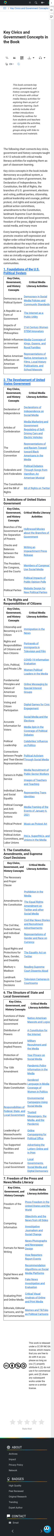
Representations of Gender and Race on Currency (35, 938)
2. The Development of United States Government (24, 381)
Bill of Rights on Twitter (37, 488)
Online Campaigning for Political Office (36, 1134)
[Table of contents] (4, 8)
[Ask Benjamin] (47, 1529)
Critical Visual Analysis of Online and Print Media (35, 1297)
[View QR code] (21, 58)
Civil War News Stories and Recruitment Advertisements (37, 924)
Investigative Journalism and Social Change (34, 1230)
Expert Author (15, 1507)
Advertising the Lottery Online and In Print (37, 1148)
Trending (13, 1502)
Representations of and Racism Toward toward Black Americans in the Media (35, 451)
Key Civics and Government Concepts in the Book (31, 8)
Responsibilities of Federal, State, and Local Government (14, 1111)
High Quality (15, 1485)
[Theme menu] (42, 3)
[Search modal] (36, 3)
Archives (13, 1454)
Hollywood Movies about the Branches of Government (37, 532)
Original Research (18, 1496)
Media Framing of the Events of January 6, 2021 (36, 810)
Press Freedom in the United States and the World (37, 1205)
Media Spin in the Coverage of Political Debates (35, 730)
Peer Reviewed (16, 1491)
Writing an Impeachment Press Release (35, 551)
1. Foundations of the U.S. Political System (21, 271)
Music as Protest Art (35, 823)
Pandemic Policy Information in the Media (37, 1069)
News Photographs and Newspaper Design (36, 1244)
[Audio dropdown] (42, 58)
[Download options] (31, 58)
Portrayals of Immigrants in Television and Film (35, 647)
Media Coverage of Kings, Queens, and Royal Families (35, 343)
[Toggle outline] (6, 58)
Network (13, 1470)
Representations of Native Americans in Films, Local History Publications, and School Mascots (35, 361)
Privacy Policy (16, 1465)
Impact (12, 1459)
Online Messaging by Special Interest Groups (36, 688)
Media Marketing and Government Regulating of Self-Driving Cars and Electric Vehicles (36, 429)
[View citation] (14, 58)
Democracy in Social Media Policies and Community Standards (37, 300)
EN (10, 64)
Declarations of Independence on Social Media (34, 411)
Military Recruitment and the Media (36, 1044)
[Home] (5, 3)
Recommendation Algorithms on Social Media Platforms (37, 1269)
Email (16, 1522)
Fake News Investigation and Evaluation (35, 1283)
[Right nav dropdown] (30, 3)
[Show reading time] (18, 64)
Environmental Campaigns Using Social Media (37, 1102)
